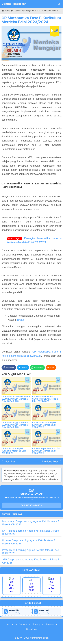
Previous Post (50, 461)
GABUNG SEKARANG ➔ (31, 505)
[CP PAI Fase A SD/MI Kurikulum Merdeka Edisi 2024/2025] (16, 437)
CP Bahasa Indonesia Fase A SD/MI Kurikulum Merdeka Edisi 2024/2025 (16, 398)
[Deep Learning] (11, 585)
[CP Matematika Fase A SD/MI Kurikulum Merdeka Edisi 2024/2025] (46, 386)
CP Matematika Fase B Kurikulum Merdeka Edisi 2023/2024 (31, 20)
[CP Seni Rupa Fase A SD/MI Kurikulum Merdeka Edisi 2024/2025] (46, 437)
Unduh (20, 320)
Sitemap (50, 624)
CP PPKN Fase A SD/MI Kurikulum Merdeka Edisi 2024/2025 (44, 424)
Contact (23, 624)
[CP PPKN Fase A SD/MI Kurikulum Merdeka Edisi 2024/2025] (46, 412)
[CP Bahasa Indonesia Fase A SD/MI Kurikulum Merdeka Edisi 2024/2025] (16, 386)
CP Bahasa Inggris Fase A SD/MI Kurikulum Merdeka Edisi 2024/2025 (15, 424)
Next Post (10, 461)
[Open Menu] (53, 4)
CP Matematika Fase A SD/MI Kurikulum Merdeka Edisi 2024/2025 (45, 398)
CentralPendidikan (14, 3)
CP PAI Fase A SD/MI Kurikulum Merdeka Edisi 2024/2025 (14, 450)
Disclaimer (31, 629)
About (10, 624)
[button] (51, 367)
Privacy (36, 624)
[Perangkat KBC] (31, 585)
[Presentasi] (51, 585)
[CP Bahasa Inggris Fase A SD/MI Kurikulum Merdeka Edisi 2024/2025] (16, 412)
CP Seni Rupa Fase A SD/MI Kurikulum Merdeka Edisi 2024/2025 (46, 450)
